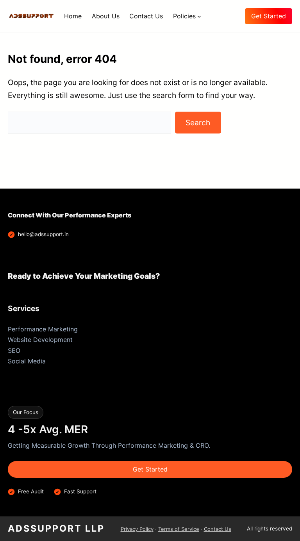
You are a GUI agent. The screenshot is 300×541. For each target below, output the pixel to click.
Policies (184, 16)
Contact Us (217, 529)
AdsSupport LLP (56, 528)
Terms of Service (178, 529)
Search (198, 122)
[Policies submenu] (199, 16)
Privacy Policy (137, 529)
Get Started (268, 16)
